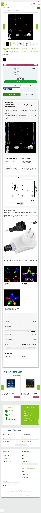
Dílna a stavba (6, 491)
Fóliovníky (11, 491)
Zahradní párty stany (33, 491)
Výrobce (4, 85)
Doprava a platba (18, 85)
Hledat (38, 7)
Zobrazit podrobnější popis (8, 54)
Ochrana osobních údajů (7, 461)
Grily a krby (16, 491)
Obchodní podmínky (16, 495)
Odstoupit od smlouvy (7, 455)
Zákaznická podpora (34, 85)
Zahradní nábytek (26, 491)
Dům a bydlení (8, 10)
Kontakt (23, 458)
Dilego (4, 10)
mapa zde (24, 478)
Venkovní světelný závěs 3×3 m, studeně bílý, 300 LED (10, 394)
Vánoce (13, 10)
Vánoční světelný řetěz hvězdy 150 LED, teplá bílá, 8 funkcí (29, 394)
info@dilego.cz (6, 485)
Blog (23, 455)
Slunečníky (20, 491)
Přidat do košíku (20, 81)
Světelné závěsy (19, 10)
